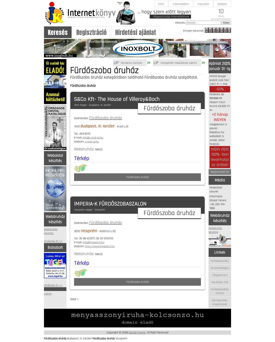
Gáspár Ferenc (137, 333)
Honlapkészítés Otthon (220, 291)
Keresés (58, 32)
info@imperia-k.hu (93, 242)
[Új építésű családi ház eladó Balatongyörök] (55, 103)
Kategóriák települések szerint (179, 63)
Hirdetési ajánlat (135, 32)
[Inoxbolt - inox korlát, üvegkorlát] (137, 57)
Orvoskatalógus (220, 268)
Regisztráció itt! (220, 172)
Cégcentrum (220, 275)
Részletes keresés (131, 63)
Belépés (222, 4)
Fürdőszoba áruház (105, 118)
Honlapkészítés (220, 261)
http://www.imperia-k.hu (99, 246)
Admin (48, 294)
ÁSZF (161, 4)
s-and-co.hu (92, 142)
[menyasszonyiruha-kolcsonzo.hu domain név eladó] (137, 327)
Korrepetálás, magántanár (220, 302)
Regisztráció (91, 32)
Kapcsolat (203, 4)
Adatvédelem (181, 4)
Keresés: (180, 23)
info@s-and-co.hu (93, 138)
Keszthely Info (220, 282)
